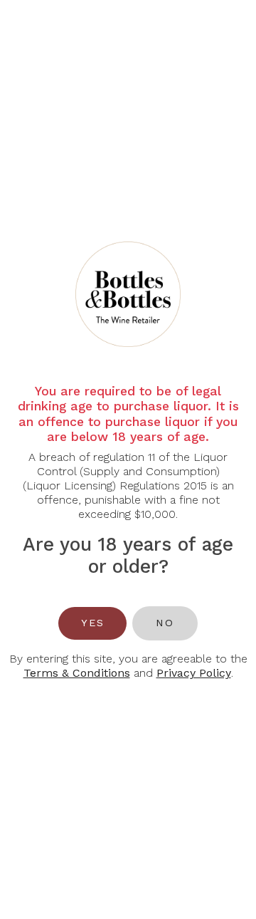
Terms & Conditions (76, 673)
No (165, 622)
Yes (92, 622)
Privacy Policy (193, 673)
